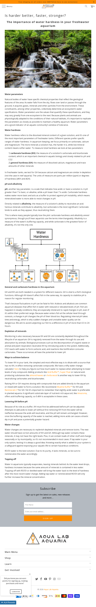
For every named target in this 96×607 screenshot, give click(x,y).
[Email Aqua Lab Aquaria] (59, 579)
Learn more (16, 592)
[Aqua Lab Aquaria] (48, 6)
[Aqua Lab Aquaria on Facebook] (41, 579)
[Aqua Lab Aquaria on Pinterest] (50, 579)
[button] (19, 602)
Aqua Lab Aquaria (51, 589)
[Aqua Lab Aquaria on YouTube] (46, 579)
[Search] (87, 6)
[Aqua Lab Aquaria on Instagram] (54, 579)
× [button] (29, 574)
